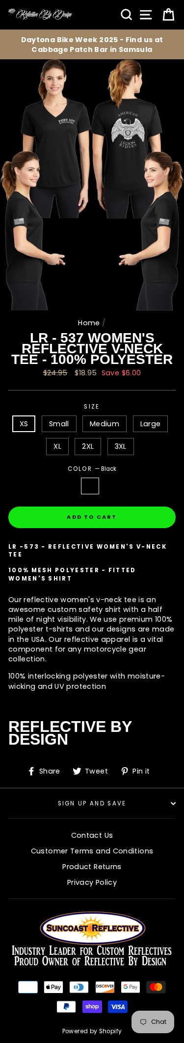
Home (89, 323)
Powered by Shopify (92, 1031)
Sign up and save (92, 803)
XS (24, 424)
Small (59, 424)
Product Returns (91, 867)
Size (92, 407)
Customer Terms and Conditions (92, 851)
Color (92, 469)
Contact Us (92, 835)
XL (57, 446)
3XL (121, 446)
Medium (104, 424)
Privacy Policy (92, 882)
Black (90, 486)
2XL (88, 446)
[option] (92, 44)
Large (150, 424)
